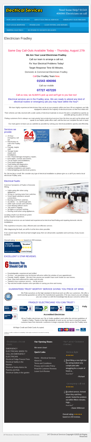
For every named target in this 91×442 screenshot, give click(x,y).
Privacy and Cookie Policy (44, 366)
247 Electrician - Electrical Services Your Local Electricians (21, 435)
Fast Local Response (16, 25)
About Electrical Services (46, 20)
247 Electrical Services (56, 434)
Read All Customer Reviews (45, 369)
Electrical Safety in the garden (17, 373)
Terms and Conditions (42, 363)
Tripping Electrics (15, 30)
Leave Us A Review (42, 371)
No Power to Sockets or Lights (42, 30)
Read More (69, 374)
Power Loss (35, 25)
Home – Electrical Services (45, 358)
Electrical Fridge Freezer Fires (18, 359)
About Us (38, 361)
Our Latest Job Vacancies (18, 20)
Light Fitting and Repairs (56, 25)
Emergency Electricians (74, 20)
